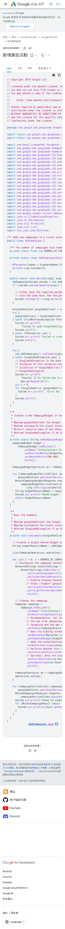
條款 (5, 913)
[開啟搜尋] (51, 4)
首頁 (5, 37)
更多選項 (43, 68)
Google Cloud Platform (15, 887)
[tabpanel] (32, 404)
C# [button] (19, 68)
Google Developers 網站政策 (19, 771)
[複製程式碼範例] (59, 75)
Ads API (37, 4)
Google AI (8, 893)
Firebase (7, 882)
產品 (14, 37)
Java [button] (9, 68)
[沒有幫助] (30, 48)
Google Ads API (29, 37)
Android (7, 871)
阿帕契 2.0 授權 (39, 767)
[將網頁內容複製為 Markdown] (43, 55)
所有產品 (7, 898)
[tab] (9, 68)
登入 (58, 4)
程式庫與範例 (14, 41)
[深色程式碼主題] (54, 75)
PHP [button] (30, 68)
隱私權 (14, 913)
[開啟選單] (5, 4)
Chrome (7, 877)
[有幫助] (24, 48)
